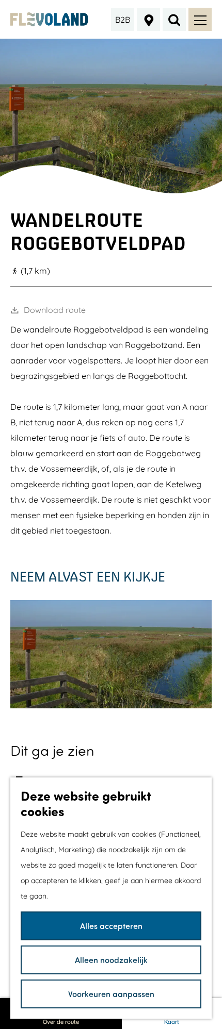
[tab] (111, 189)
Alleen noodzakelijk (111, 959)
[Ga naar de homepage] (49, 19)
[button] (146, 476)
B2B (122, 19)
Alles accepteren (111, 925)
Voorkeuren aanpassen (111, 993)
